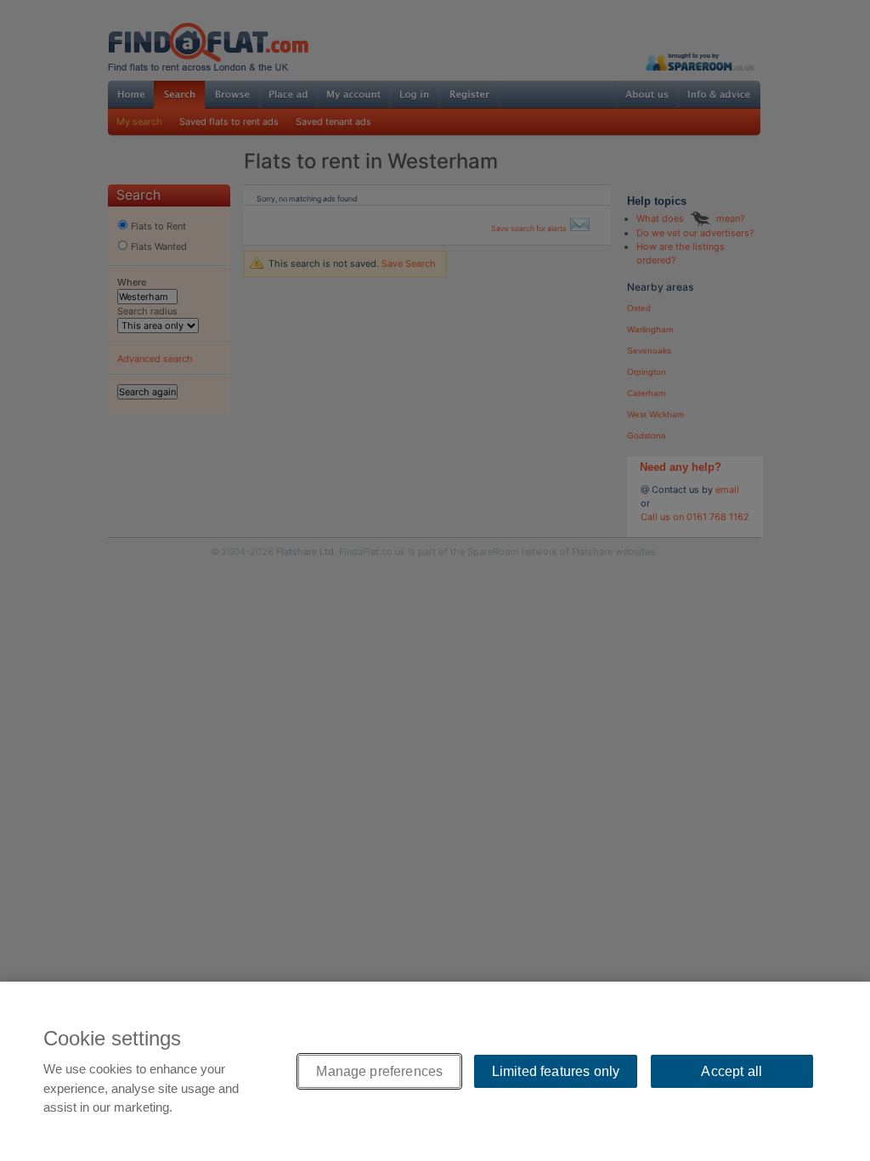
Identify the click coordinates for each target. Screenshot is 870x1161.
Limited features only (555, 1071)
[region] (435, 1071)
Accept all (731, 1071)
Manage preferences (379, 1071)
